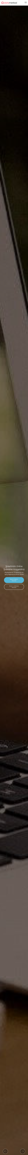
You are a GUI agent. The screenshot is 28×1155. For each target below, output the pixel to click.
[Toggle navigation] (26, 2)
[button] (5, 1151)
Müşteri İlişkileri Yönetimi (14, 580)
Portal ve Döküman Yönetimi (14, 587)
